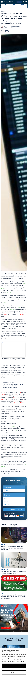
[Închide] (26, 649)
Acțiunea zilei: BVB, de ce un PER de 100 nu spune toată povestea (13, 572)
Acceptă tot (14, 665)
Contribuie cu (14, 509)
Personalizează (14, 669)
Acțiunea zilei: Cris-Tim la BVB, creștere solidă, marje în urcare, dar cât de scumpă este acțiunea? (13, 596)
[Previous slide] (2, 6)
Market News (4, 11)
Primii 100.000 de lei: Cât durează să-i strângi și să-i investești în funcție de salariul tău (12, 548)
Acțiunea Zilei (4, 569)
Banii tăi (3, 544)
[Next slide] (26, 6)
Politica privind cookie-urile (18, 661)
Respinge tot (14, 673)
